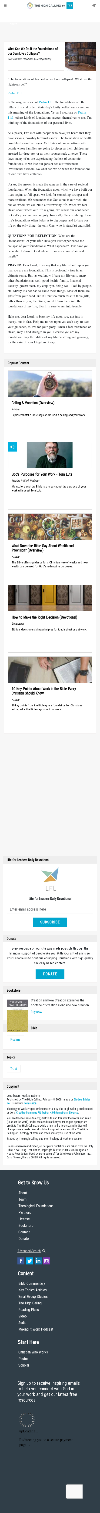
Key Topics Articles (32, 1290)
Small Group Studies (33, 1296)
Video (22, 1316)
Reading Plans (28, 1309)
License (24, 1219)
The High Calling (30, 1303)
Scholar (23, 1365)
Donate (12, 24)
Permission (30, 1103)
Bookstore (25, 1225)
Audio (22, 1323)
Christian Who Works (33, 1352)
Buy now (36, 1012)
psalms (15, 1039)
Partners (24, 1212)
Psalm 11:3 (15, 93)
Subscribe (50, 922)
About (12, 15)
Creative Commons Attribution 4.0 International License (47, 1112)
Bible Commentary (31, 1283)
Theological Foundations (35, 1206)
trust (13, 1069)
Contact (24, 1232)
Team (22, 1199)
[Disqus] (50, 795)
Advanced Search (29, 1251)
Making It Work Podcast (35, 1329)
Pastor (23, 1358)
